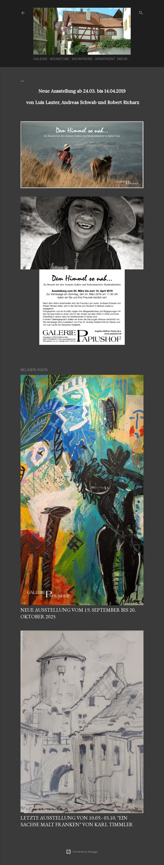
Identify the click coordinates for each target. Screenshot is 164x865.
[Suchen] (141, 12)
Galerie (40, 59)
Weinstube (59, 59)
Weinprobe (82, 59)
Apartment (105, 59)
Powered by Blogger (85, 851)
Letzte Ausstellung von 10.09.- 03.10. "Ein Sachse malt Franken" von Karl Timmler (76, 821)
